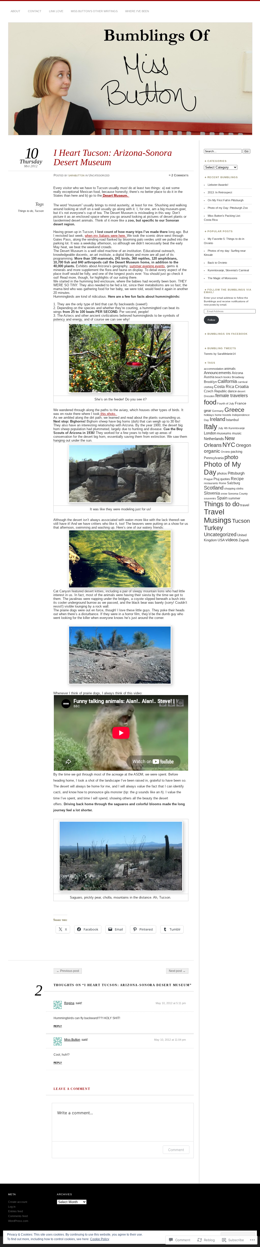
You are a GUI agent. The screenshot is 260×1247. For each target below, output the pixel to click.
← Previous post (67, 971)
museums (224, 433)
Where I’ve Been (137, 11)
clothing (208, 387)
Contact (34, 11)
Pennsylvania (214, 458)
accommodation (213, 368)
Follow (211, 319)
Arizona (237, 373)
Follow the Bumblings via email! (227, 291)
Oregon (243, 445)
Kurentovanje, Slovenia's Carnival (228, 270)
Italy (210, 426)
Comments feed (18, 1216)
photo (231, 457)
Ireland (217, 419)
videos (231, 539)
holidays (209, 414)
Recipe (237, 478)
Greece (234, 409)
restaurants (211, 483)
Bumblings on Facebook (227, 333)
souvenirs (210, 498)
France (240, 403)
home (218, 414)
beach (219, 377)
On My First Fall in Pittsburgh (225, 200)
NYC (228, 444)
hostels (226, 414)
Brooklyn (210, 382)
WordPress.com (18, 1220)
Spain (222, 498)
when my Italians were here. (106, 236)
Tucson (39, 210)
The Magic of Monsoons (222, 278)
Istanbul (232, 420)
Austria (209, 377)
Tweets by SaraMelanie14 (220, 353)
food (210, 402)
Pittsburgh (236, 473)
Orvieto (225, 451)
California (227, 381)
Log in (11, 1206)
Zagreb (244, 540)
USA (221, 540)
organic (212, 451)
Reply (58, 1026)
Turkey (213, 528)
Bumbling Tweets (221, 348)
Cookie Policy (99, 1239)
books (227, 377)
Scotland (213, 488)
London (210, 433)
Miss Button (72, 1039)
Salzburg (233, 483)
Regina (69, 1003)
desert (241, 391)
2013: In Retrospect (220, 192)
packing (236, 451)
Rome (222, 483)
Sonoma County (238, 493)
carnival (242, 381)
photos (222, 473)
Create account (17, 1201)
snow (224, 493)
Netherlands (214, 438)
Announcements (217, 372)
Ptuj (216, 479)
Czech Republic (215, 391)
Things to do (25, 210)
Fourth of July (225, 403)
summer (234, 498)
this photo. (108, 414)
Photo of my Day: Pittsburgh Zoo (228, 207)
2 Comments (179, 175)
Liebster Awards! (218, 184)
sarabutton (76, 175)
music (236, 433)
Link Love (56, 11)
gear (207, 410)
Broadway (238, 377)
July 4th (223, 428)
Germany (218, 410)
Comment (176, 1150)
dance (232, 391)
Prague (208, 479)
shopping (229, 488)
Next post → (177, 971)
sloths (239, 488)
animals (230, 368)
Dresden (209, 396)
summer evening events (147, 266)
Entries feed (15, 1211)
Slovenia (212, 493)
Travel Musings (217, 516)
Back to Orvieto (217, 262)
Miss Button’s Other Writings (94, 11)
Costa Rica (224, 386)
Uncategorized (220, 534)
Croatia (242, 386)
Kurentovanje (237, 428)
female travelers (231, 395)
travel (244, 505)
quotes (225, 479)
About (15, 11)
